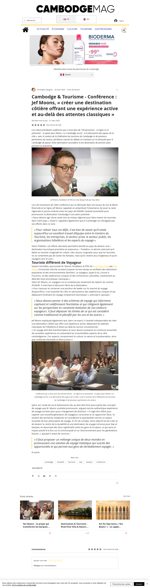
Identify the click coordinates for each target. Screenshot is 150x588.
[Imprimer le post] (56, 476)
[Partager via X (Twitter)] (38, 476)
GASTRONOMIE (103, 29)
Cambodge (49, 462)
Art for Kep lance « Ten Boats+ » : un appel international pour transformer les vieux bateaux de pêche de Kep (112, 525)
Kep (80, 462)
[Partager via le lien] (50, 476)
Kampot (89, 462)
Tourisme (71, 462)
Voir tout (126, 496)
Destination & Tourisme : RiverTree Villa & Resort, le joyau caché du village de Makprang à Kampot (74, 525)
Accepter (139, 584)
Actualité (60, 462)
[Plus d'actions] (117, 89)
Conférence (100, 462)
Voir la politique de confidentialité (24, 585)
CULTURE (72, 29)
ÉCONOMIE (58, 29)
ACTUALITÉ (43, 29)
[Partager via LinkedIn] (44, 476)
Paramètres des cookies (121, 584)
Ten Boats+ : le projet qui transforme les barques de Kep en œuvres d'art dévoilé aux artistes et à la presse (37, 525)
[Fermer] (147, 584)
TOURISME (86, 29)
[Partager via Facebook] (33, 476)
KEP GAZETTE (37, 468)
